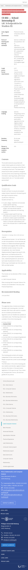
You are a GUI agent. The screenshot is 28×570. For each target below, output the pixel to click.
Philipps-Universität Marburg (7, 519)
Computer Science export (10, 447)
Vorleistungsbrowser (8, 466)
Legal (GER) (4, 510)
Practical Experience (8, 439)
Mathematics (6, 462)
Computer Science (8, 459)
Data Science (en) (7, 455)
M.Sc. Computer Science (9, 408)
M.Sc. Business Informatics (10, 416)
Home (2, 5)
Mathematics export (8, 451)
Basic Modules (7, 428)
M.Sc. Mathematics (8, 412)
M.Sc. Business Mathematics (10, 420)
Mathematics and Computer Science (13, 5)
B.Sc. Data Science (8, 385)
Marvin (5, 362)
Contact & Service (8, 545)
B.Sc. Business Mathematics (10, 400)
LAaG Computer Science (9, 424)
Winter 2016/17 (7, 322)
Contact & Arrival (8, 503)
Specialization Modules (9, 435)
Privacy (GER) (5, 514)
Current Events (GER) (8, 551)
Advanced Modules (8, 431)
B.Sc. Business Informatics (10, 397)
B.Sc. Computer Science (9, 389)
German (25, 2)
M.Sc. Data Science (8, 404)
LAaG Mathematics (8, 443)
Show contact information (25, 519)
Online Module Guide (8, 381)
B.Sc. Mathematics (8, 393)
